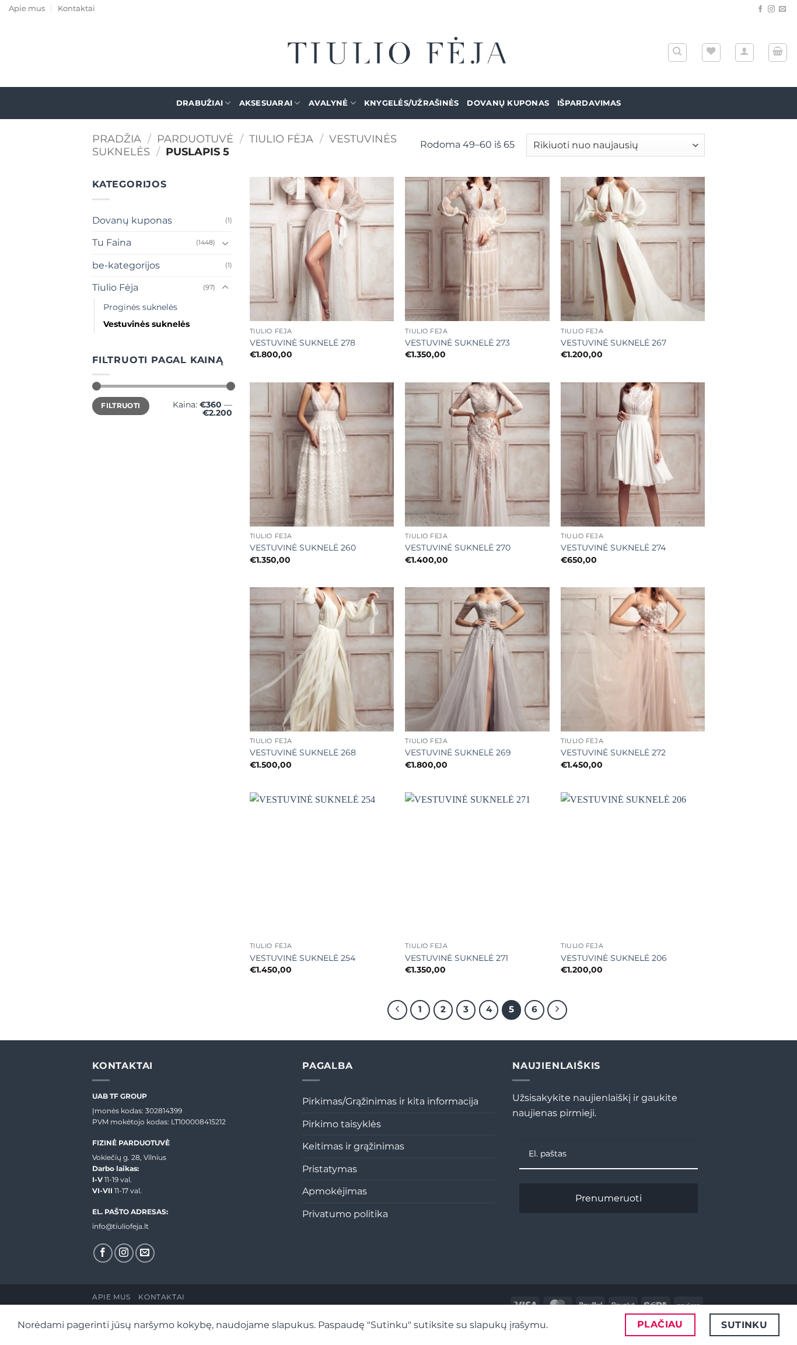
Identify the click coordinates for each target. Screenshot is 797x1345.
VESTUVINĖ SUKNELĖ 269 (458, 752)
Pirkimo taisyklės (341, 1124)
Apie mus (27, 8)
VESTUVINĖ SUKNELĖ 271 (456, 958)
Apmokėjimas (334, 1191)
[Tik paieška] (677, 52)
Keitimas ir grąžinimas (353, 1146)
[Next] (557, 1010)
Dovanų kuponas (508, 103)
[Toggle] (225, 243)
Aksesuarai (266, 103)
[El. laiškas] (782, 9)
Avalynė (328, 103)
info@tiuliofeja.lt (120, 1226)
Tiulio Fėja (281, 138)
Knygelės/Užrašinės (411, 103)
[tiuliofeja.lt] (398, 52)
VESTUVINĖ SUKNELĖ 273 (457, 342)
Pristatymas (329, 1169)
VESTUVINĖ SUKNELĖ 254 (302, 958)
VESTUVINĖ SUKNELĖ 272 (613, 752)
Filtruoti (120, 405)
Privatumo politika (345, 1213)
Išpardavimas (589, 103)
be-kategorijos (126, 265)
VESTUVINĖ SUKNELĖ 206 (614, 958)
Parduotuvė (195, 138)
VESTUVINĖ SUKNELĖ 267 (613, 342)
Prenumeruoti (608, 1198)
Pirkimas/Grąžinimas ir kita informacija (390, 1101)
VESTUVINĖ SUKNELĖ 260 (303, 547)
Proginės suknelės (140, 307)
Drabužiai (199, 103)
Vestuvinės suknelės (146, 324)
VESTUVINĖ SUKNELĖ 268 (303, 752)
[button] (744, 52)
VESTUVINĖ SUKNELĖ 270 (458, 547)
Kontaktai (76, 8)
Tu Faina (111, 242)
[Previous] (397, 1010)
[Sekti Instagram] (771, 9)
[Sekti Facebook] (760, 9)
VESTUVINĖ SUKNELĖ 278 (302, 342)
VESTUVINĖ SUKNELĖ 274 (613, 547)
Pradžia (116, 138)
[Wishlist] (711, 52)
